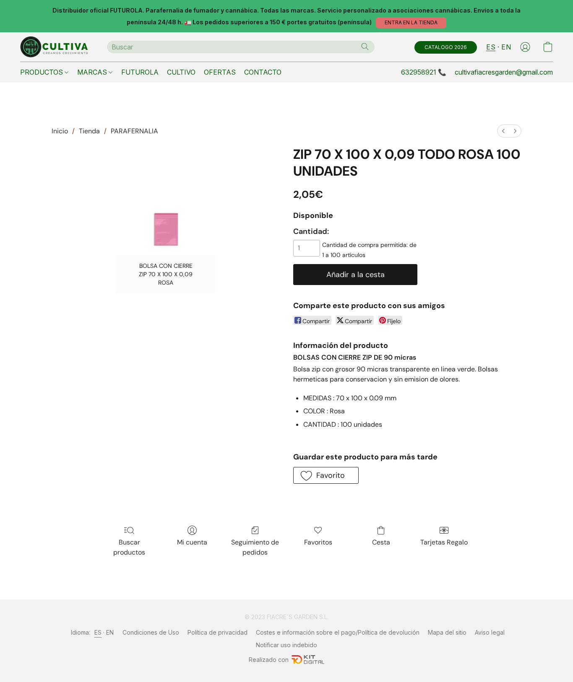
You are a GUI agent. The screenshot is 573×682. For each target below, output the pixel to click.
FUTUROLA (140, 72)
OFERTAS (220, 72)
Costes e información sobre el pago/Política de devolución (337, 632)
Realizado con (269, 659)
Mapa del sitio (447, 632)
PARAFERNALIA (134, 131)
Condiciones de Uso (150, 632)
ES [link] (98, 632)
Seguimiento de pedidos (255, 547)
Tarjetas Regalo (444, 542)
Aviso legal (490, 632)
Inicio (60, 131)
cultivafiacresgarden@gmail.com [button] (504, 72)
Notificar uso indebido (286, 644)
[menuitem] (503, 131)
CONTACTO (262, 72)
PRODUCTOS (42, 72)
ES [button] (490, 47)
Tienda (89, 131)
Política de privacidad (217, 632)
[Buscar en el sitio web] (365, 46)
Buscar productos (129, 547)
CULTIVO (181, 72)
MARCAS (93, 72)
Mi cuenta (192, 542)
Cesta (381, 542)
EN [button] (506, 47)
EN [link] (110, 632)
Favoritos (318, 542)
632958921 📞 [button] (423, 72)
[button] (411, 22)
